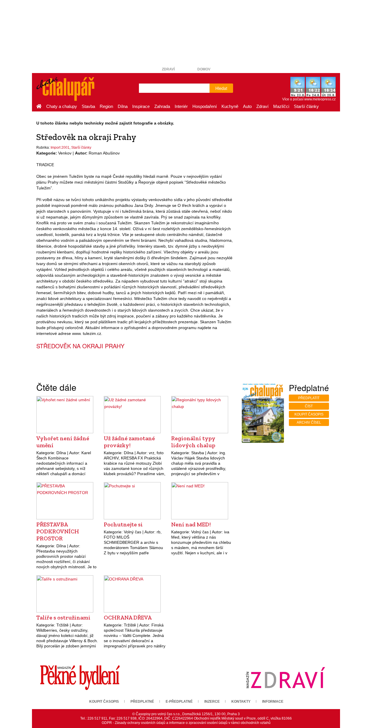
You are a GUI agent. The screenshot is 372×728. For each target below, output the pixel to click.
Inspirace (141, 106)
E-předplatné (179, 701)
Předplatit (308, 398)
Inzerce (212, 701)
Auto (247, 106)
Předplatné (142, 701)
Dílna (123, 106)
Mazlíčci (281, 106)
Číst (309, 406)
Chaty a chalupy (61, 106)
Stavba (88, 106)
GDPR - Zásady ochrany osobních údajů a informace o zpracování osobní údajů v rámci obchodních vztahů (186, 723)
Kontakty (241, 701)
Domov (203, 69)
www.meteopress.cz (320, 99)
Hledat (221, 88)
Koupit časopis (308, 414)
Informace (272, 701)
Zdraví (168, 69)
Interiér (181, 106)
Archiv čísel (309, 422)
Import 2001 (60, 147)
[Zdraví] (285, 677)
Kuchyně (229, 106)
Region (106, 106)
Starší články (306, 106)
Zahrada (162, 106)
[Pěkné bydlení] (80, 677)
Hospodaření (204, 106)
